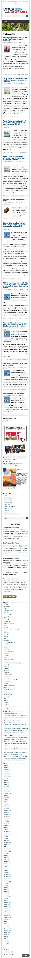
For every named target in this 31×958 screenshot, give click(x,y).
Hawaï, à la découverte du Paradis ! (11, 713)
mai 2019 (6, 846)
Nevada (5, 670)
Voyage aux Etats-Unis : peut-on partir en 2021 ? (14, 200)
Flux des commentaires (9, 953)
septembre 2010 (7, 934)
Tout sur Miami (7, 504)
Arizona (5, 608)
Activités (6, 74)
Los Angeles (6, 661)
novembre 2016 (7, 876)
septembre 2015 (7, 881)
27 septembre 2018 (21, 289)
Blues (5, 612)
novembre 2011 (7, 915)
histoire (5, 640)
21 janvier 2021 (21, 227)
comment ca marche (25, 116)
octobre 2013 (7, 904)
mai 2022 (6, 819)
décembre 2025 (7, 771)
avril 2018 (6, 855)
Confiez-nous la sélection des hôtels (16, 531)
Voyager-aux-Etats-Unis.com (9, 42)
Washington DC (7, 708)
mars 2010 (6, 940)
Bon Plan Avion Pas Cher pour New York (14, 393)
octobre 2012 (7, 908)
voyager (19, 218)
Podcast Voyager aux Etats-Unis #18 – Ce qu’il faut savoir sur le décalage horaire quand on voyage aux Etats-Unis (14, 122)
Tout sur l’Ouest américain (9, 506)
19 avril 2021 (20, 202)
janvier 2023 (6, 812)
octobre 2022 (7, 816)
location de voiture (8, 659)
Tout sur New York (8, 500)
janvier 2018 (6, 859)
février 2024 (6, 806)
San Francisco (7, 694)
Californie (19, 359)
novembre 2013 (7, 902)
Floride (19, 389)
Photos (5, 683)
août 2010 (6, 936)
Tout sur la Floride (8, 498)
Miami (5, 668)
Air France (13, 331)
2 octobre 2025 (20, 42)
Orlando (5, 677)
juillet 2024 (6, 797)
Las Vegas (6, 653)
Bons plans (14, 116)
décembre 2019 (7, 842)
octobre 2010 (7, 932)
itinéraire (6, 649)
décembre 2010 (7, 928)
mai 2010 (6, 938)
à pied (5, 604)
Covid (5, 625)
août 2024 (6, 795)
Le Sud (5, 655)
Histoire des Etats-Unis (9, 642)
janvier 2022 (6, 821)
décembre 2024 (7, 788)
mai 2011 (6, 921)
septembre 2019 (7, 844)
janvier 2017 (6, 872)
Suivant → (7, 420)
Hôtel (5, 644)
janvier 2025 (6, 786)
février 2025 (6, 784)
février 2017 (6, 870)
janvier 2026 (6, 769)
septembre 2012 (7, 910)
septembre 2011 (7, 917)
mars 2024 (6, 804)
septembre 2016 (7, 878)
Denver (5, 627)
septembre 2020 (7, 834)
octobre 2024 (7, 791)
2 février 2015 (20, 395)
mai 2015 (6, 887)
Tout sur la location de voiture (10, 512)
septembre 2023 (7, 810)
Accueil (5, 495)
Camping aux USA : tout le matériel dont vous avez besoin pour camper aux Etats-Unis (15, 743)
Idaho (5, 647)
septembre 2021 (7, 825)
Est (25, 74)
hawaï (5, 636)
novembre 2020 (7, 831)
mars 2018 (6, 857)
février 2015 (6, 891)
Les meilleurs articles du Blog (10, 497)
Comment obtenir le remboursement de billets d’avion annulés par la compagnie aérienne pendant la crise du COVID (14, 224)
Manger (5, 666)
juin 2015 (6, 885)
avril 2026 (6, 765)
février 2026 (6, 767)
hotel (5, 646)
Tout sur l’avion (7, 510)
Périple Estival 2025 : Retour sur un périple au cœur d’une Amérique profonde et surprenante (15, 39)
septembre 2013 (7, 906)
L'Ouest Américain (8, 651)
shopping (6, 696)
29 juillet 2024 (20, 161)
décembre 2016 (7, 874)
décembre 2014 (7, 895)
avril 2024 (6, 803)
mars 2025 (6, 782)
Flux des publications (8, 951)
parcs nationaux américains (10, 679)
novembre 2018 (7, 848)
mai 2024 (6, 801)
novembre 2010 (7, 930)
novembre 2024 (7, 789)
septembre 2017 (7, 865)
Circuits (22, 74)
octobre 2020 (7, 833)
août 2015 (6, 883)
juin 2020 (6, 836)
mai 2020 (6, 838)
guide (13, 152)
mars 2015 (6, 889)
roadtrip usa (6, 693)
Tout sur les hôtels (8, 508)
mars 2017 (6, 868)
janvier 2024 (6, 808)
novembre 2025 (7, 773)
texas (5, 698)
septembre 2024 (7, 793)
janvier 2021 (6, 829)
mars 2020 (6, 840)
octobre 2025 (7, 774)
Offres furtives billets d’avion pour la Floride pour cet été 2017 (15, 364)
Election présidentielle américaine (11, 629)
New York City (25, 359)
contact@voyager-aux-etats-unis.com (14, 463)
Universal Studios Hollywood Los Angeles (14, 662)
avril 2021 (6, 827)
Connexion (6, 949)
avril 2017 (6, 866)
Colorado (6, 621)
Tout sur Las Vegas (8, 502)
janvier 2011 (6, 926)
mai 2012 (6, 911)
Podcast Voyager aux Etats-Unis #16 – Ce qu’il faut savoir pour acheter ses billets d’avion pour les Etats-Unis (14, 158)
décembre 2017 (7, 861)
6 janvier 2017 (20, 367)
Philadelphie (6, 681)
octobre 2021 (7, 823)
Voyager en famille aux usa (9, 706)
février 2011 (6, 925)
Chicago (18, 74)
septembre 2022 (7, 818)
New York (6, 672)
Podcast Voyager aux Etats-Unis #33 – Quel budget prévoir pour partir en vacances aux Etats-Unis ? (15, 79)
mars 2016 (6, 880)
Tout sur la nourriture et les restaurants (12, 513)
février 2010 (6, 941)
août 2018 (6, 853)
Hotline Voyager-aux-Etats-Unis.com (17, 548)
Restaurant (6, 691)
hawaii (5, 638)
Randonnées (6, 689)
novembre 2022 (7, 814)
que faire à (6, 687)
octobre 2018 (7, 850)
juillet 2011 (6, 919)
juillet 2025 (6, 778)
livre (5, 657)
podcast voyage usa (24, 152)
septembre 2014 (7, 896)
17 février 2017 (20, 327)
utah (5, 700)
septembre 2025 (7, 776)
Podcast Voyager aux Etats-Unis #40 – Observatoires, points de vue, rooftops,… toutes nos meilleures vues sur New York (16, 717)
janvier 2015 (6, 893)
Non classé (17, 152)
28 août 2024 (20, 125)
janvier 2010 (6, 943)
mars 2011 (6, 923)
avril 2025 (6, 780)
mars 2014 (6, 900)
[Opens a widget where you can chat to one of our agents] (26, 955)
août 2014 (6, 898)
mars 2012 (6, 913)
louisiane (6, 664)
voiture (5, 702)
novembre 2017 (7, 863)
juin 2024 (6, 799)
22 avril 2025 (20, 83)
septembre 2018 (7, 851)
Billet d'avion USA (12, 74)
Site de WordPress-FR (8, 954)
